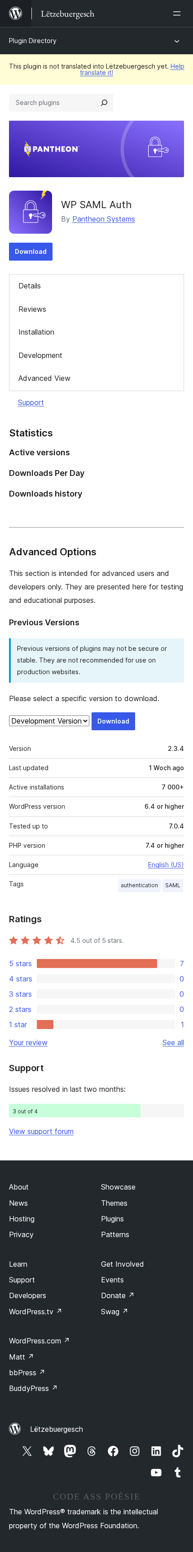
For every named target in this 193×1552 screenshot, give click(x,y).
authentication (139, 885)
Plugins (112, 1218)
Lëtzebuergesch (56, 1429)
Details (29, 285)
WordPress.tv (35, 1311)
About (19, 1186)
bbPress (27, 1372)
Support (31, 402)
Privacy (21, 1234)
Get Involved (122, 1264)
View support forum (41, 1131)
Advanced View (44, 378)
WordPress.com (39, 1340)
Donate (118, 1295)
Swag (114, 1311)
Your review (28, 1042)
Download (31, 251)
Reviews (32, 309)
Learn (18, 1264)
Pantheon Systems (103, 218)
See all (173, 1042)
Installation (36, 331)
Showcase (118, 1186)
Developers (27, 1295)
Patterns (115, 1234)
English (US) (166, 864)
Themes (114, 1203)
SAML (172, 885)
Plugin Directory (33, 40)
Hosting (22, 1218)
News (18, 1203)
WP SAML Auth (96, 204)
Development (40, 355)
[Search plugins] (104, 103)
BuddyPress (33, 1388)
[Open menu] (178, 13)
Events (112, 1279)
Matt (21, 1356)
